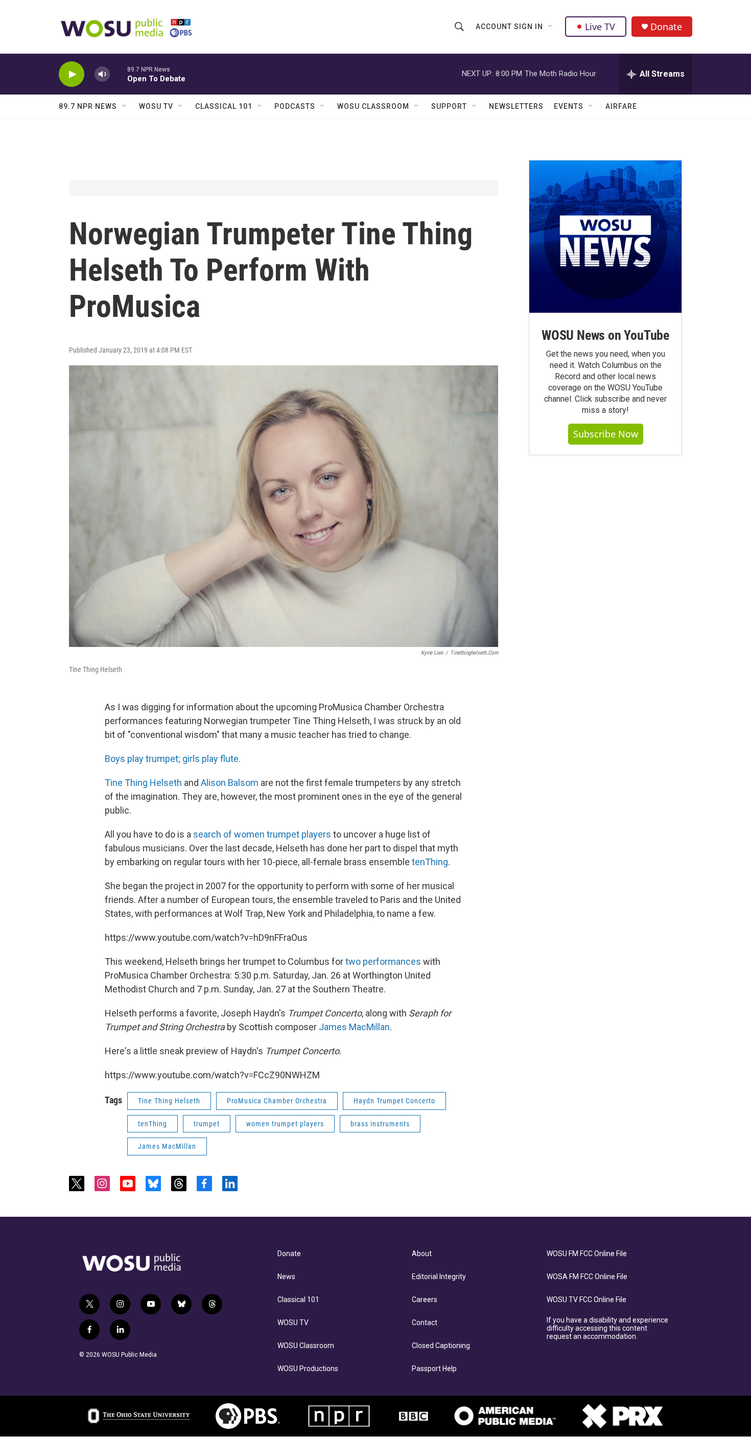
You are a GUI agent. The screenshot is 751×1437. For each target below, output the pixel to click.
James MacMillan (354, 1027)
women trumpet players (285, 1124)
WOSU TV (156, 106)
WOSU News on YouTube (605, 335)
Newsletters (516, 106)
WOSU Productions (307, 1369)
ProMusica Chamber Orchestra (277, 1101)
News (286, 1277)
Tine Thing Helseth (143, 782)
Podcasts (294, 106)
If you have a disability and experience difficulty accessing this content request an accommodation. (607, 1328)
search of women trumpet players (262, 834)
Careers (424, 1300)
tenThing (430, 861)
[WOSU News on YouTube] (605, 236)
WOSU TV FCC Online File (586, 1300)
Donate (666, 26)
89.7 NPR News (88, 106)
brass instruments (380, 1124)
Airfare (621, 106)
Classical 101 (223, 106)
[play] (71, 74)
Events (568, 106)
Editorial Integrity (439, 1277)
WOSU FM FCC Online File (587, 1254)
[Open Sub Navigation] (551, 26)
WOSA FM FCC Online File (587, 1277)
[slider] (118, 73)
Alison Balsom (230, 782)
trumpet (207, 1124)
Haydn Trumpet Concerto (394, 1101)
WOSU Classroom (373, 106)
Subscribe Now (605, 434)
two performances (383, 961)
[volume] (102, 74)
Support (449, 106)
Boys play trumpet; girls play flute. (173, 758)
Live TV (600, 26)
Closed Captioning (441, 1346)
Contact (424, 1323)
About (422, 1254)
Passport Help (434, 1369)
